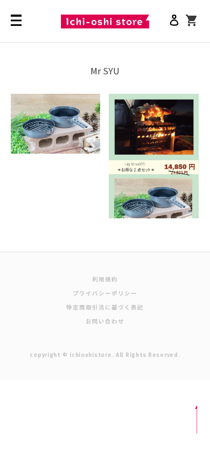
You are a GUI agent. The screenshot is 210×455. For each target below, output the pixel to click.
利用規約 (105, 279)
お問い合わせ (105, 321)
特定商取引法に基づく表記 (105, 307)
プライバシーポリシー (105, 293)
